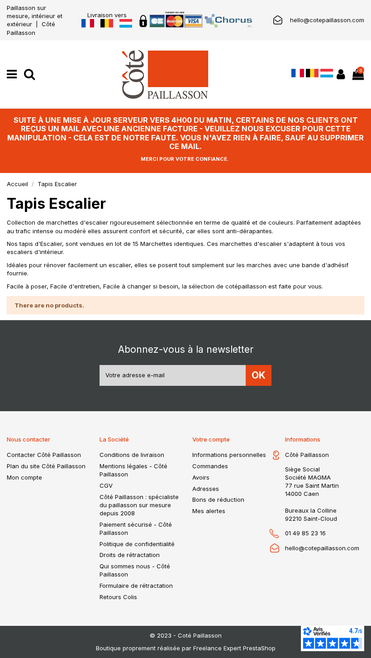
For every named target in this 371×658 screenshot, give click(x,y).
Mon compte (24, 477)
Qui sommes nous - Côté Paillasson (135, 570)
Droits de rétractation (130, 554)
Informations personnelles (229, 454)
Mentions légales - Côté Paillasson (133, 470)
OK (259, 375)
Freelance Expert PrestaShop (234, 648)
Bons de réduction (218, 499)
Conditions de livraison (132, 454)
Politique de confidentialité (137, 544)
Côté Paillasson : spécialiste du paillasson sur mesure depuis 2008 (139, 505)
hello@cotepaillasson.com (327, 20)
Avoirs (200, 477)
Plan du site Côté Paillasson (46, 466)
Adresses (205, 488)
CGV (106, 485)
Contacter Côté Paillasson (44, 454)
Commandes (210, 466)
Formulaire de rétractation (136, 585)
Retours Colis (118, 596)
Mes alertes (208, 510)
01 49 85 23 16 (305, 533)
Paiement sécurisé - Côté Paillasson (136, 528)
